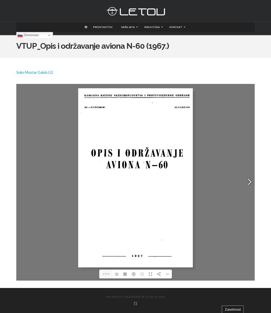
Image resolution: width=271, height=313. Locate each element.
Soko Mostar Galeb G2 (34, 72)
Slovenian (31, 35)
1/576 (105, 273)
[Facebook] (135, 304)
